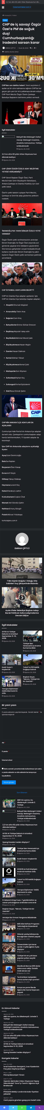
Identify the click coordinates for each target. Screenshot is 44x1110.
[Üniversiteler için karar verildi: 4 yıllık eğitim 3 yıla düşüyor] (8, 947)
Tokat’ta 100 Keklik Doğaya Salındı (31, 668)
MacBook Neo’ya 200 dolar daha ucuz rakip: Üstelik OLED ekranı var (28, 968)
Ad (3, 743)
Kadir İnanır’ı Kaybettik (7, 668)
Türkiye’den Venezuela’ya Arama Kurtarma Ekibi (32, 645)
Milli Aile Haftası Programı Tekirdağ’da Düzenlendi (28, 925)
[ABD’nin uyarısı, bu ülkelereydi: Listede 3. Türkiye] (8, 803)
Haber (14, 15)
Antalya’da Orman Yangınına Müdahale (19, 917)
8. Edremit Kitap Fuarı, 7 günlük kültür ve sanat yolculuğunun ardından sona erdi (19, 901)
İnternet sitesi (7, 760)
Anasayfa (7, 15)
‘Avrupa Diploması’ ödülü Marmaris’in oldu (10, 691)
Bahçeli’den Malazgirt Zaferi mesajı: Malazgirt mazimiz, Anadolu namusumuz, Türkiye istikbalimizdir (29, 815)
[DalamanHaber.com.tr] (22, 7)
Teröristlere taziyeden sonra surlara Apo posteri (28, 978)
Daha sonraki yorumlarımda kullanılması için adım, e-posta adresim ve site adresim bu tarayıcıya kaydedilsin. (22, 772)
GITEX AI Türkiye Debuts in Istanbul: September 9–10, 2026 (10, 635)
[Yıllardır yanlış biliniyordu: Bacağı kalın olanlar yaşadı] (8, 937)
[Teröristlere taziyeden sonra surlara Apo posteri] (8, 980)
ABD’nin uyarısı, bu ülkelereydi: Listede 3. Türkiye (26, 802)
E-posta (5, 751)
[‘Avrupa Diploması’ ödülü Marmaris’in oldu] (11, 681)
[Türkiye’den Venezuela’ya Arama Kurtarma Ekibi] (32, 636)
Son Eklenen (22, 792)
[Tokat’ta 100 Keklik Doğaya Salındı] (32, 659)
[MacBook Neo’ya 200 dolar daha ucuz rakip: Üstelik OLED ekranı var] (8, 969)
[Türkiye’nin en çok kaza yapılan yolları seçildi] (8, 958)
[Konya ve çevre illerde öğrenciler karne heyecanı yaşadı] (8, 990)
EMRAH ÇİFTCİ (10, 48)
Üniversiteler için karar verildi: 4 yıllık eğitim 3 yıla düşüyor (28, 947)
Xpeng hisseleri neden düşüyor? (16, 842)
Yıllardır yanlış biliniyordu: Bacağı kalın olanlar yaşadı (28, 935)
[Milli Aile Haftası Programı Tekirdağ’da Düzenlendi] (8, 927)
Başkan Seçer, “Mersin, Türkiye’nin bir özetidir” (31, 679)
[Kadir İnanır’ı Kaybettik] (11, 659)
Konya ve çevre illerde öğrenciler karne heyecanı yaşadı (28, 990)
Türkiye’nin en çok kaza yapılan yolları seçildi (27, 956)
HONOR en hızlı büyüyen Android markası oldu (27, 870)
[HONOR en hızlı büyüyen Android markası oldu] (8, 872)
